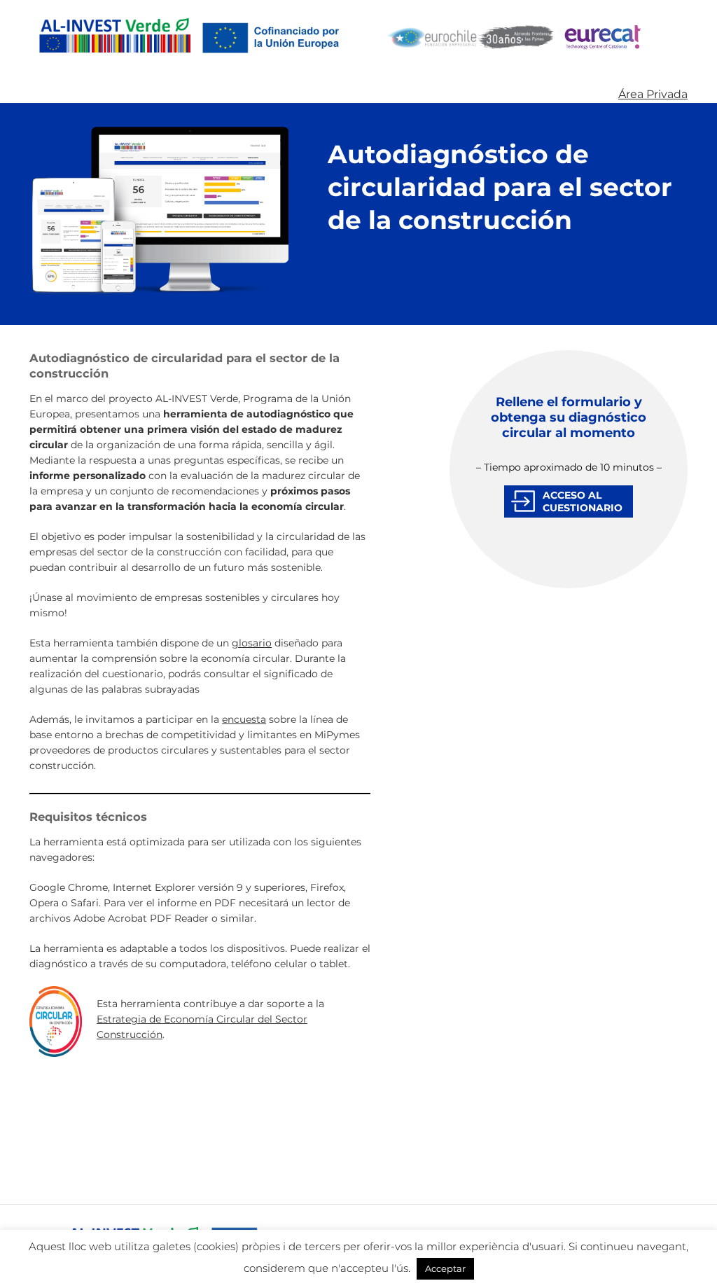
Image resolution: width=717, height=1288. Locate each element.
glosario (252, 643)
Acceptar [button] (445, 1268)
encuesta (244, 719)
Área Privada (653, 94)
